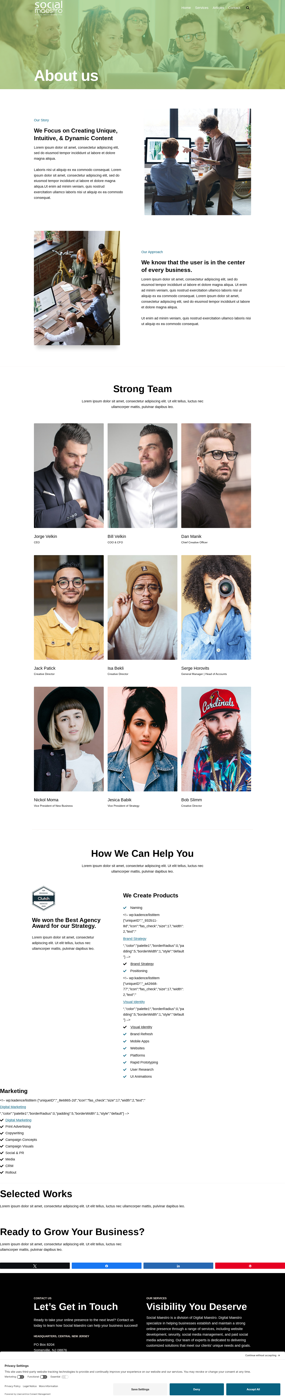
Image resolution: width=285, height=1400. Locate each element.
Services (201, 8)
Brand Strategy (134, 939)
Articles (218, 8)
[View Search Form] (247, 7)
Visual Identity (134, 1002)
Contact (234, 8)
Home (186, 8)
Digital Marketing (13, 1107)
